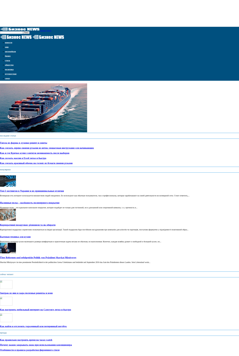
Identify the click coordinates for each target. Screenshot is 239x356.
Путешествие (11, 74)
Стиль (7, 60)
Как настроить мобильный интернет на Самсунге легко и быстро (35, 309)
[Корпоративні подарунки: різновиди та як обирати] (8, 220)
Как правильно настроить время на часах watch (26, 340)
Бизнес (8, 56)
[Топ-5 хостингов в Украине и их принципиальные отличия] (8, 186)
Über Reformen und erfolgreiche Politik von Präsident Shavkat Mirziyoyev (38, 257)
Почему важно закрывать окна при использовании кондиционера (36, 345)
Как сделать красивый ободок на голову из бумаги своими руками (36, 163)
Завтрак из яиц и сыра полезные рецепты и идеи (26, 293)
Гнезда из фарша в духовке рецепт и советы (23, 143)
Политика (9, 69)
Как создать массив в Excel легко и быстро (23, 158)
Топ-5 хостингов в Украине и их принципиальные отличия (32, 191)
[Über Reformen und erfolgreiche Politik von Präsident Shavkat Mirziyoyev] (8, 253)
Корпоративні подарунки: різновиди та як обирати (28, 225)
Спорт (7, 78)
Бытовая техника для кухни (15, 236)
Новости (8, 42)
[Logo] (16, 39)
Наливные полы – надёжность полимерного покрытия (29, 202)
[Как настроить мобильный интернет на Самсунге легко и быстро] (6, 305)
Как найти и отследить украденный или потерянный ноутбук (33, 326)
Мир (7, 47)
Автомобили (10, 51)
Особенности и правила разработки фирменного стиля (30, 350)
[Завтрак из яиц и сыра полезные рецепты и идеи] (6, 288)
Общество (9, 65)
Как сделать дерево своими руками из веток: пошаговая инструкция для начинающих (47, 148)
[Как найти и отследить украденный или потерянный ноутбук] (6, 321)
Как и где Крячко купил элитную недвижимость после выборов (34, 153)
